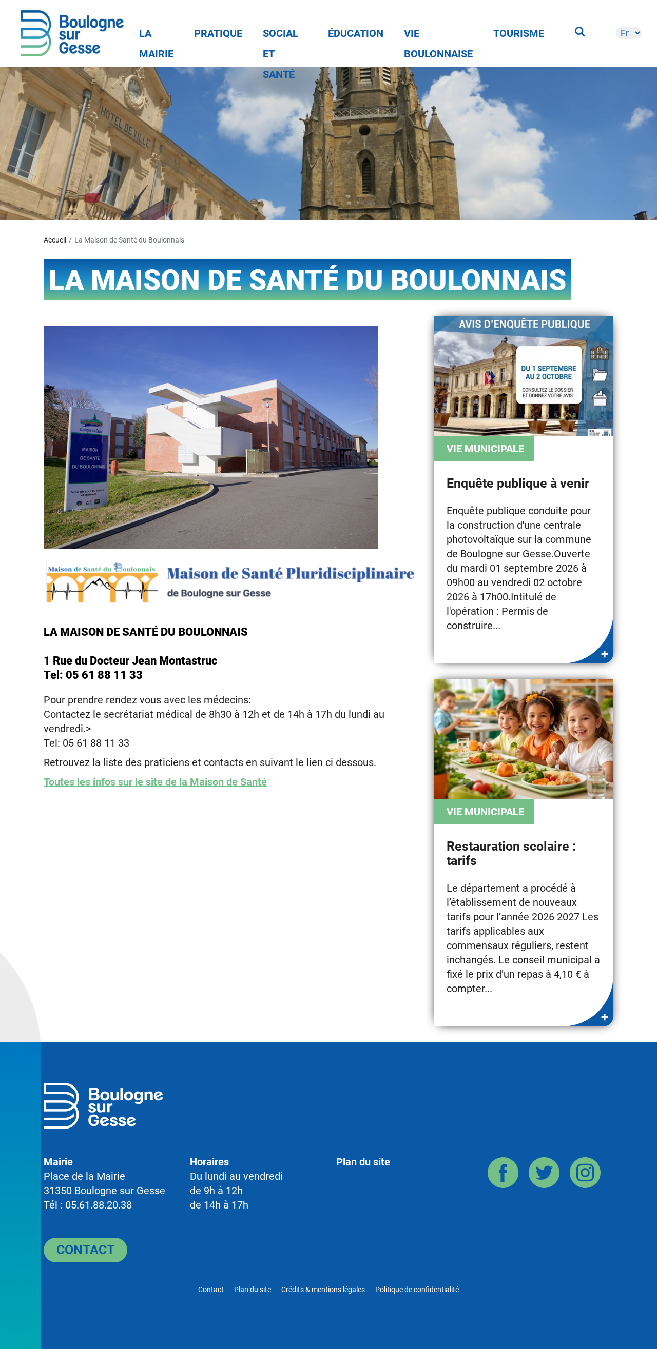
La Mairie (156, 35)
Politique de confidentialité (417, 1289)
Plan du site (363, 1162)
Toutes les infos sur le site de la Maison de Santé (155, 782)
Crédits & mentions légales (323, 1289)
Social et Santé (280, 35)
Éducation (355, 33)
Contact (85, 1249)
